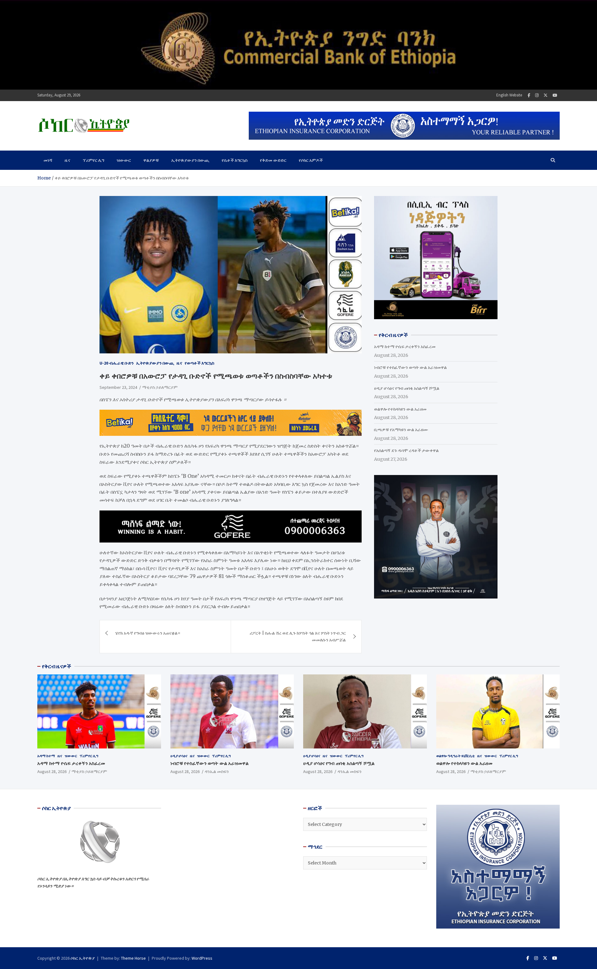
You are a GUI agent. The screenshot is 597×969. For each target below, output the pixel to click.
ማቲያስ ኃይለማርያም (160, 387)
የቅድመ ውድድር (273, 160)
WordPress (202, 958)
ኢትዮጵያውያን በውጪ (190, 160)
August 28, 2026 (52, 771)
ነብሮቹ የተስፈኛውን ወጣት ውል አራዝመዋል (410, 367)
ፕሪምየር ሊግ (93, 160)
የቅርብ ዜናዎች (56, 666)
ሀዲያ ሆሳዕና (178, 755)
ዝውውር (124, 160)
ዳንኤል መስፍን (217, 771)
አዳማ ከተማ (46, 755)
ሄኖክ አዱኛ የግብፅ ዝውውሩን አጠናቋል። (147, 633)
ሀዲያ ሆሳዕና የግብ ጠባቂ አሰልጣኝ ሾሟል (406, 388)
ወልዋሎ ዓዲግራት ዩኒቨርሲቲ (455, 755)
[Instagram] (537, 95)
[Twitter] (545, 95)
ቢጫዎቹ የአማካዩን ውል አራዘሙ (401, 429)
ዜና (67, 160)
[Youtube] (555, 95)
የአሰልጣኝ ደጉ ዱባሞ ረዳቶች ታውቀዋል (406, 450)
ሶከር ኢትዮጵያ (83, 958)
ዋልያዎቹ (151, 160)
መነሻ (48, 160)
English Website (509, 95)
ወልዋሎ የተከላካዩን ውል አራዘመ (400, 409)
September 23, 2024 (118, 387)
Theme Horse (133, 958)
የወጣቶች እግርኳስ (199, 363)
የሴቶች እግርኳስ (235, 160)
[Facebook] (529, 95)
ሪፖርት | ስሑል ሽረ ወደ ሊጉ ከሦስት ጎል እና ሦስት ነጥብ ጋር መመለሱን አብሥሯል (298, 636)
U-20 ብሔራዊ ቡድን (117, 363)
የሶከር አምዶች (311, 160)
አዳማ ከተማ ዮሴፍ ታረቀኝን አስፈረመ (405, 346)
